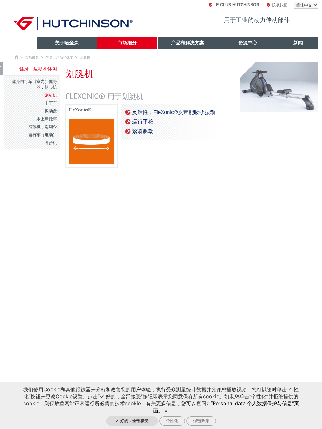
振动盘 (51, 111)
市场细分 (32, 57)
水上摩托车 (46, 119)
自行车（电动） (42, 135)
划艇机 (85, 57)
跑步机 (51, 143)
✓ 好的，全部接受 (132, 420)
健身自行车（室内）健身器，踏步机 (34, 84)
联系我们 (279, 5)
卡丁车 (51, 103)
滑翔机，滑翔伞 (42, 127)
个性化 (172, 420)
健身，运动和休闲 (59, 57)
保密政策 (201, 420)
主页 (17, 57)
